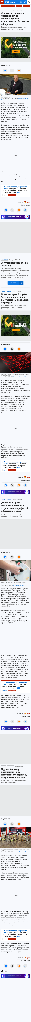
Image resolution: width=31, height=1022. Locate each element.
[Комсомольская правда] (10, 2)
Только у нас (11, 5)
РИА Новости (6, 115)
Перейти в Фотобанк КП (19, 375)
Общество (10, 289)
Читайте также (5, 257)
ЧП (5, 966)
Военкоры (20, 5)
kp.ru (28, 200)
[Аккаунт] (29, 2)
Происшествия (11, 763)
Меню (2, 2)
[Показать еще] (26, 70)
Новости (3, 5)
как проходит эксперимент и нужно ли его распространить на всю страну (15, 187)
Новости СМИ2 (4, 492)
